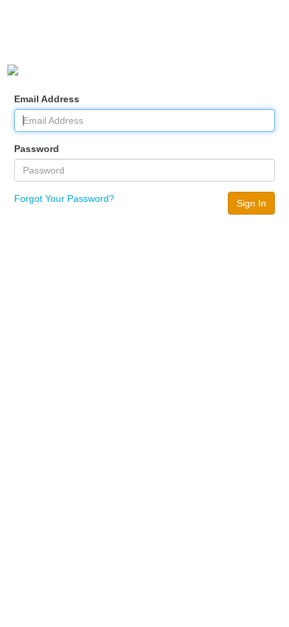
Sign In (251, 203)
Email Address (46, 99)
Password (36, 148)
